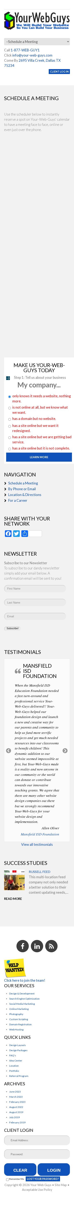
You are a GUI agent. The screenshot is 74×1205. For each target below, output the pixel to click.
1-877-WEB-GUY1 (25, 50)
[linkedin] (37, 946)
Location (14, 1065)
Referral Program (18, 1076)
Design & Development (22, 993)
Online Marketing (19, 1008)
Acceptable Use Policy (37, 1189)
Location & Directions (24, 494)
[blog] (51, 946)
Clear (20, 1170)
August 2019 (16, 1112)
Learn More (39, 457)
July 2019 (14, 1117)
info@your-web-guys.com (32, 55)
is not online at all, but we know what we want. (40, 410)
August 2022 (16, 1107)
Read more (13, 898)
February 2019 (17, 1122)
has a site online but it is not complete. (41, 448)
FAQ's (12, 1055)
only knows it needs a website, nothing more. (41, 398)
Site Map (61, 1185)
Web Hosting (16, 1029)
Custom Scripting (18, 1019)
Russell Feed (39, 872)
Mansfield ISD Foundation (40, 834)
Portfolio (14, 1070)
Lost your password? (43, 1179)
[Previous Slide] (8, 750)
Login (53, 1170)
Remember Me (16, 1179)
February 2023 (17, 1101)
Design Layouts (17, 1045)
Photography (16, 1014)
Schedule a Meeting (23, 483)
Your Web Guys (40, 1185)
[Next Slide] (65, 750)
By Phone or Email (22, 489)
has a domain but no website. (34, 418)
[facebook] (22, 946)
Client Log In (59, 71)
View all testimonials (37, 844)
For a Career (17, 500)
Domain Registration (20, 1024)
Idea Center (15, 1060)
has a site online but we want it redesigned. (35, 428)
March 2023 (16, 1096)
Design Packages (18, 1050)
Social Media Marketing (22, 1003)
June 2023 (15, 1091)
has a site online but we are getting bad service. (42, 439)
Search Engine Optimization (24, 998)
